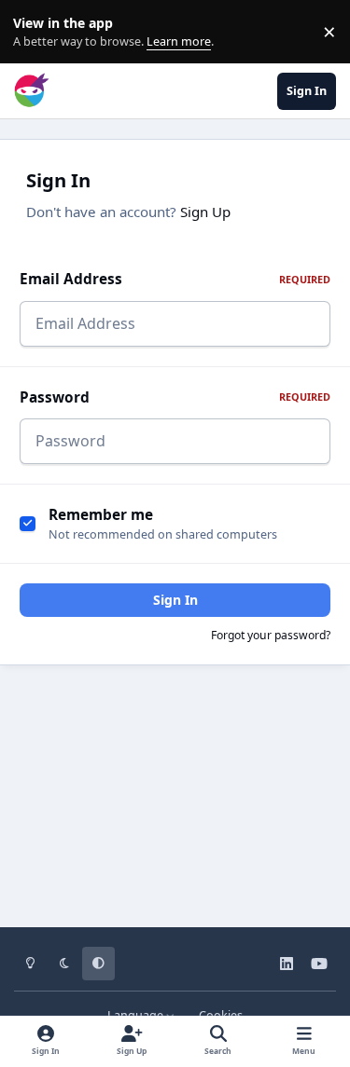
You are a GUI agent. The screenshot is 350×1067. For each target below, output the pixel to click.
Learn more (36, 32)
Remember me (101, 515)
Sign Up (205, 211)
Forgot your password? (270, 635)
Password (175, 397)
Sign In (175, 600)
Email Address (175, 279)
